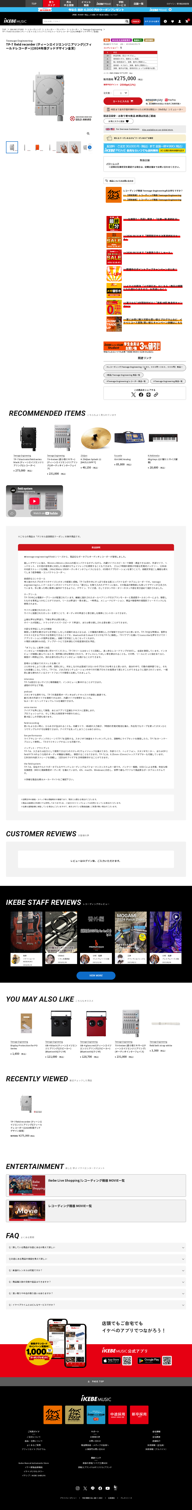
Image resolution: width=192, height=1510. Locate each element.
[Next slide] (90, 147)
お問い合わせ (95, 1441)
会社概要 (156, 1437)
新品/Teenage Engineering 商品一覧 (124, 375)
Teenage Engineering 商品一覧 (169, 381)
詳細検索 (135, 21)
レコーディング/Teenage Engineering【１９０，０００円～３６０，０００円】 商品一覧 (145, 368)
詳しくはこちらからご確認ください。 (148, 1286)
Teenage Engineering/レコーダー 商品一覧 (127, 381)
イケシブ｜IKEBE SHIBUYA (34, 1475)
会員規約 (111, 1498)
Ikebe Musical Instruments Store (34, 1463)
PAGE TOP (98, 1381)
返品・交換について (34, 1441)
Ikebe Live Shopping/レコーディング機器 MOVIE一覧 (86, 1180)
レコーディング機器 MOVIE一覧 (70, 1206)
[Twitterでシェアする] (133, 394)
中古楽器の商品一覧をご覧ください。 (97, 1274)
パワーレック (112, 164)
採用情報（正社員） (156, 1445)
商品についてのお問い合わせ (121, 180)
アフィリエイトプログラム (34, 1449)
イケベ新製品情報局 (34, 1467)
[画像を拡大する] (88, 133)
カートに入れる (121, 101)
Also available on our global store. (157, 130)
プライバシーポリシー (68, 1498)
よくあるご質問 (34, 1445)
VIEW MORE (96, 975)
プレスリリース (126, 1498)
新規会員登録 (183, 4)
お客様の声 (95, 1437)
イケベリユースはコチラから (48, 1297)
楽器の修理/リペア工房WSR (95, 1463)
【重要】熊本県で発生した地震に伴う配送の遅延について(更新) (96, 14)
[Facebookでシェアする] (141, 394)
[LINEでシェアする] (148, 394)
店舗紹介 (156, 1441)
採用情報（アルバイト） (156, 1449)
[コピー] (156, 394)
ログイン (171, 4)
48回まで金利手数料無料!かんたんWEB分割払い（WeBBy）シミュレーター (147, 109)
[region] (96, 1112)
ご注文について (34, 1437)
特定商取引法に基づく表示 (92, 1498)
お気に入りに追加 (116, 121)
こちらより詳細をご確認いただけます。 (56, 1309)
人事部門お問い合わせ (95, 1449)
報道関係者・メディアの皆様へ (95, 1445)
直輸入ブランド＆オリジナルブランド (95, 1467)
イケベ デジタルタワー (34, 1471)
